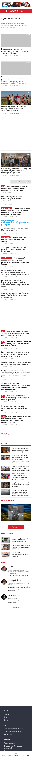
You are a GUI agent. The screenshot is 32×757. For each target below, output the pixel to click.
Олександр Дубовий (14, 580)
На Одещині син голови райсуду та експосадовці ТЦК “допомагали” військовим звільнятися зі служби (20, 459)
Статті (6, 717)
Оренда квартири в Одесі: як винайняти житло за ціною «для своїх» (21, 547)
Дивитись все (15, 607)
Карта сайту (8, 734)
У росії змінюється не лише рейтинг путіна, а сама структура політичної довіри (21, 468)
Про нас (6, 751)
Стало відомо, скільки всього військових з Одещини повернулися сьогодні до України (19, 476)
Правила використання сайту (13, 728)
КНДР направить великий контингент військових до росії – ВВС (20, 484)
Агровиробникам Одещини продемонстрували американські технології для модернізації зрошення (15, 272)
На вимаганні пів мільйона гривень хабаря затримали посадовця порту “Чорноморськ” (15, 398)
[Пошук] (26, 11)
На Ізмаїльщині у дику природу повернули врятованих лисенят (14, 239)
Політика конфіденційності (13, 731)
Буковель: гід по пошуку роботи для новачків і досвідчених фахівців (20, 539)
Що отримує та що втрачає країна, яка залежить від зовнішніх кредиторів (19, 589)
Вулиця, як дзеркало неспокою (18, 575)
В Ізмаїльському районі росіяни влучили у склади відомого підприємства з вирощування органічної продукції (16, 419)
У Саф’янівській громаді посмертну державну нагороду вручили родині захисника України (15, 261)
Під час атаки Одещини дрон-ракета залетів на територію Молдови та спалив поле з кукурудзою (20, 492)
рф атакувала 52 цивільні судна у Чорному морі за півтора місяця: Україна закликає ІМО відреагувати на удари (15, 284)
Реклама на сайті (9, 743)
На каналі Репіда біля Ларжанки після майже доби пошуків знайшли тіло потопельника (16, 344)
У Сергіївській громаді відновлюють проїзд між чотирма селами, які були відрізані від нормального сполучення (15, 211)
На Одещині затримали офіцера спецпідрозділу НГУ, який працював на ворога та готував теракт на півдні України (15, 374)
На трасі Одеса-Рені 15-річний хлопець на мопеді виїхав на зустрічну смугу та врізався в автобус (15, 333)
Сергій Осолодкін (13, 567)
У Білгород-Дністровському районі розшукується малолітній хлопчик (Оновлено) (14, 250)
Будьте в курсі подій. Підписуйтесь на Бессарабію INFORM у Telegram (15, 223)
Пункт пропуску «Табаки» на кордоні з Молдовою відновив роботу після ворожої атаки (14, 188)
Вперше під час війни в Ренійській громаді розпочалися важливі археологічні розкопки (13, 109)
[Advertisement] (16, 132)
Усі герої (15, 527)
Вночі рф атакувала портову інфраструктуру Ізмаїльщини (11, 198)
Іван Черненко (12, 595)
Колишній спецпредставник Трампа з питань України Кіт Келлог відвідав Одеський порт (15, 295)
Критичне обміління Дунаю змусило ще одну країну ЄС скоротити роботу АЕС (16, 363)
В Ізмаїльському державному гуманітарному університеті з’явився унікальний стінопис (14, 51)
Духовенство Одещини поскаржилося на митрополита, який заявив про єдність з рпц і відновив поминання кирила (15, 386)
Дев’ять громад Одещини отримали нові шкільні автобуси (14, 230)
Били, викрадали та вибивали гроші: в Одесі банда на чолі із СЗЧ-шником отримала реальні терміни (15, 354)
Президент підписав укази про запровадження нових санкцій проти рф (14, 408)
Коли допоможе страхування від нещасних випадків (20, 554)
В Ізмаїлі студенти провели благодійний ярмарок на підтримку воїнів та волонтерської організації (16, 171)
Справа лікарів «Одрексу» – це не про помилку (18, 602)
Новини (6, 714)
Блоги (6, 720)
